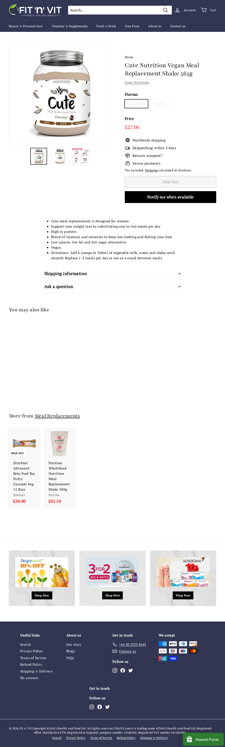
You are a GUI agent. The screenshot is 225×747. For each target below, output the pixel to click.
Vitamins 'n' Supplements (70, 26)
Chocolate (136, 103)
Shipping (151, 170)
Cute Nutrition (137, 82)
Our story (74, 644)
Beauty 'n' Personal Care (26, 26)
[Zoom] (59, 93)
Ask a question (58, 286)
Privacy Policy (31, 651)
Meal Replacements (57, 416)
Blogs (70, 651)
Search (25, 644)
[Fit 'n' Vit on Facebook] (122, 670)
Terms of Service (33, 658)
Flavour (131, 94)
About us (154, 26)
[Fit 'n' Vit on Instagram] (114, 670)
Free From (132, 26)
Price (129, 118)
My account (29, 678)
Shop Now (42, 595)
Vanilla (159, 103)
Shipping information (65, 273)
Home (129, 57)
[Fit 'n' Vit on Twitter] (130, 670)
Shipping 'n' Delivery (36, 671)
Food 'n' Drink (106, 26)
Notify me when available (170, 196)
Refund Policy (31, 664)
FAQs (70, 658)
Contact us (178, 26)
